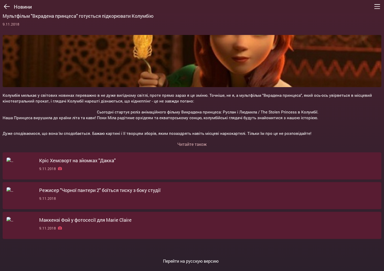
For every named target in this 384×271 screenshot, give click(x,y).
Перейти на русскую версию (191, 261)
